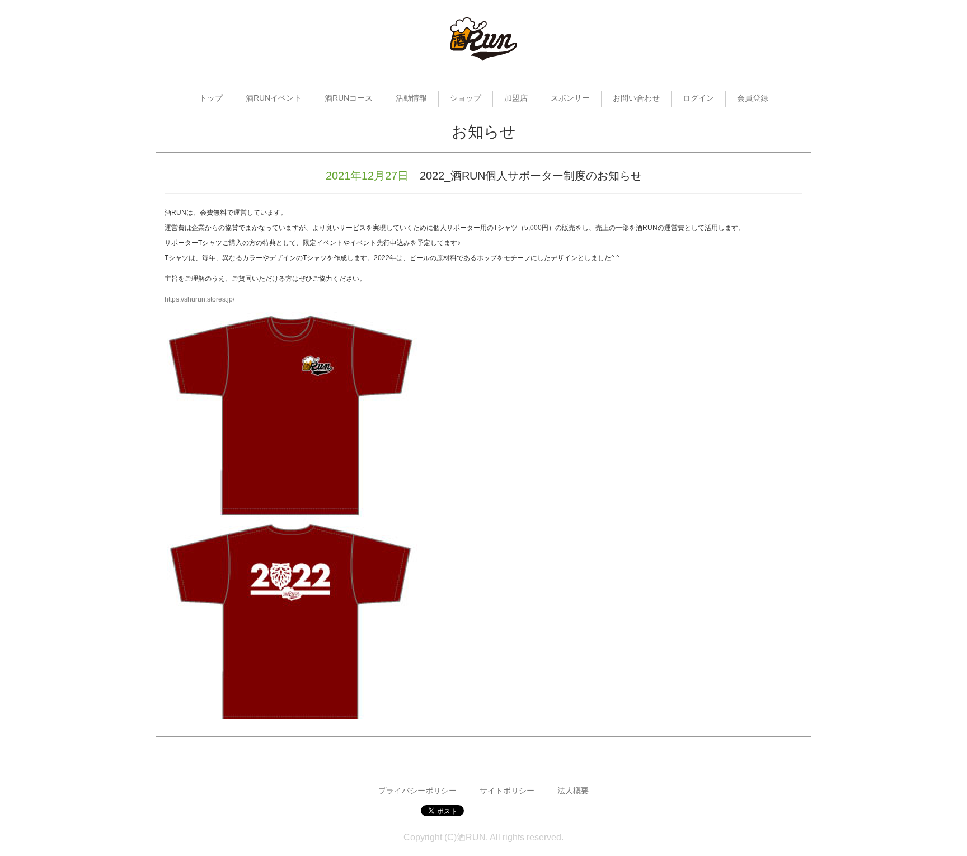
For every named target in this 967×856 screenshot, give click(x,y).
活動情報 (411, 97)
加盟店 (516, 97)
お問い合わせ (636, 97)
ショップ (465, 97)
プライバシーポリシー (417, 790)
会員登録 (752, 97)
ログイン (698, 97)
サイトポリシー (507, 790)
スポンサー (570, 97)
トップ (211, 97)
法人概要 (573, 790)
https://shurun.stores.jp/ (199, 299)
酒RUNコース (349, 97)
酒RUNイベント (274, 97)
